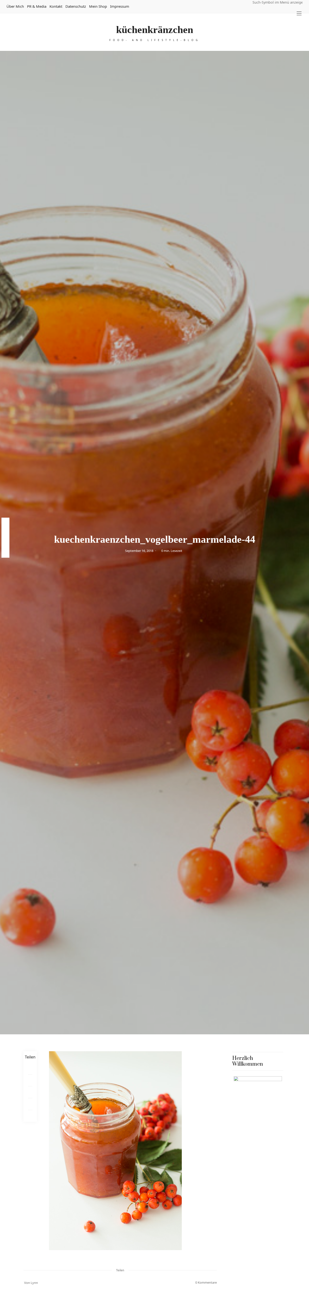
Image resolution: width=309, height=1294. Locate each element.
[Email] (30, 1092)
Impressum (119, 6)
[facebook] (5, 523)
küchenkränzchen (154, 29)
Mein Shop (98, 6)
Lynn (34, 1282)
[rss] (5, 552)
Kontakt (55, 6)
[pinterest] (5, 532)
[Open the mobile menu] (299, 13)
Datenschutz (75, 6)
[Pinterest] (30, 1080)
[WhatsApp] (30, 1104)
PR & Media (36, 6)
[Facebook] (30, 1069)
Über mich (15, 6)
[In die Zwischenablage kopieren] (30, 1116)
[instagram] (5, 543)
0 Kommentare (206, 1282)
